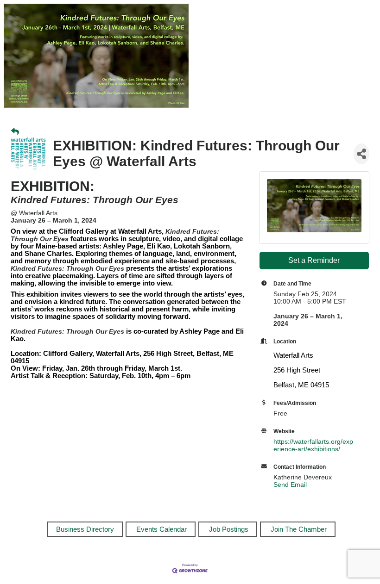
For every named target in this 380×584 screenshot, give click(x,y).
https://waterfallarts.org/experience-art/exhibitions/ (313, 445)
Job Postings (228, 529)
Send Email (290, 484)
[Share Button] (361, 153)
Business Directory (85, 529)
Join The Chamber (299, 529)
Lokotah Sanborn (202, 246)
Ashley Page (123, 246)
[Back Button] (15, 132)
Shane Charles (48, 253)
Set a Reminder (314, 260)
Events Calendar (161, 529)
